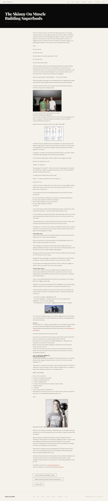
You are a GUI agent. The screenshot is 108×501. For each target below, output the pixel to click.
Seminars (90, 2)
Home (68, 2)
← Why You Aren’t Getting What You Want (45, 475)
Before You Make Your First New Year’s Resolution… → (48, 479)
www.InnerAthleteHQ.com (53, 465)
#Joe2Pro (61, 467)
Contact (78, 2)
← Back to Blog (38, 484)
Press (103, 2)
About (72, 2)
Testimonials (97, 2)
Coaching (84, 2)
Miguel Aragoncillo (8, 1)
